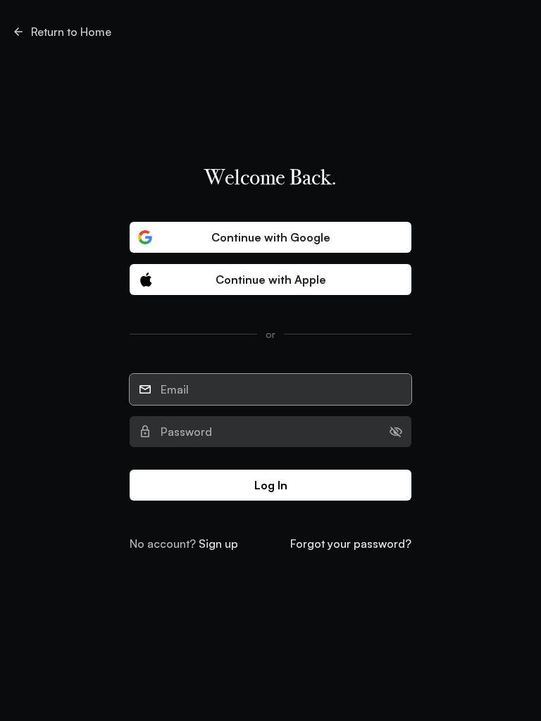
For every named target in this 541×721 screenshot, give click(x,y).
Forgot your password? (350, 544)
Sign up (218, 544)
